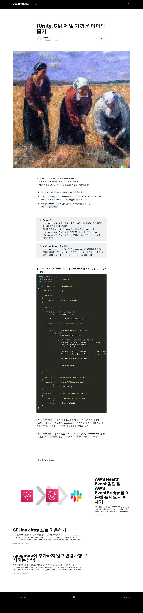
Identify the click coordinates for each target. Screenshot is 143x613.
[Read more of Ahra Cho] (39, 39)
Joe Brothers (21, 4)
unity (38, 21)
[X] (70, 597)
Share (103, 39)
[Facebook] (74, 597)
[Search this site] (128, 4)
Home (36, 4)
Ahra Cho (47, 38)
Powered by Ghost (124, 598)
